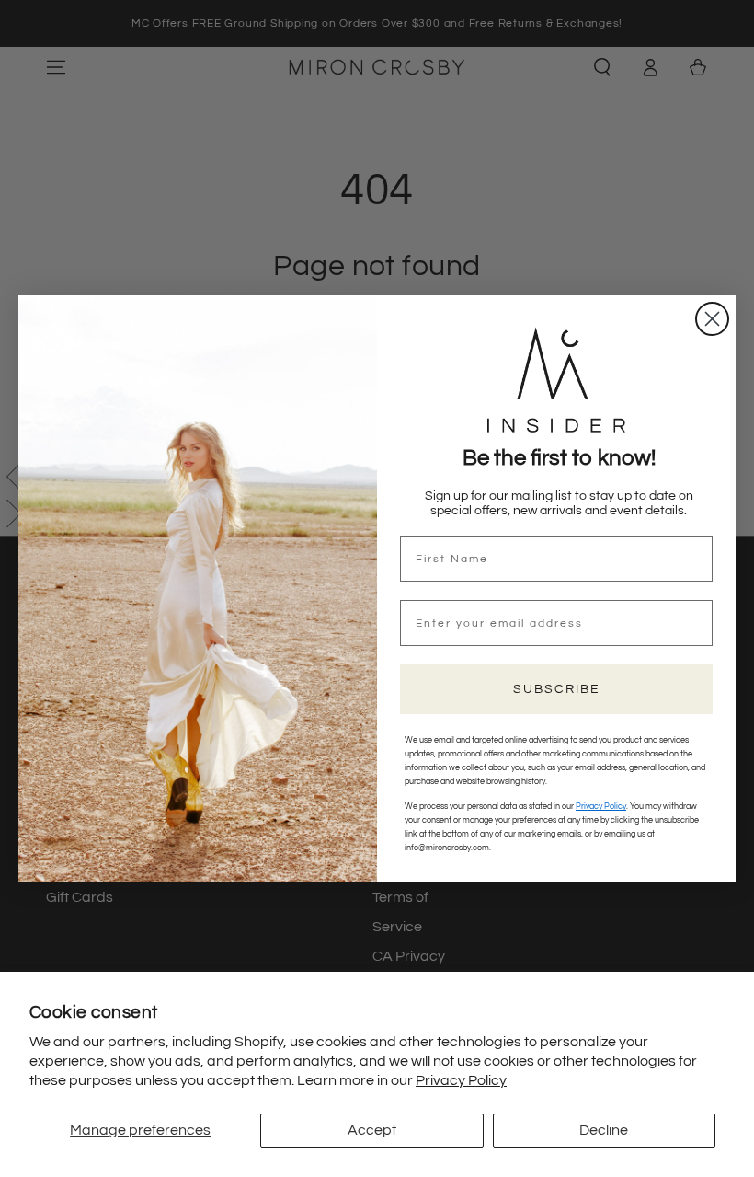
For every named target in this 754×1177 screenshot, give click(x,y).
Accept (372, 1130)
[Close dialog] (712, 319)
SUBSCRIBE (556, 689)
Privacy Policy (461, 1080)
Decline (603, 1130)
